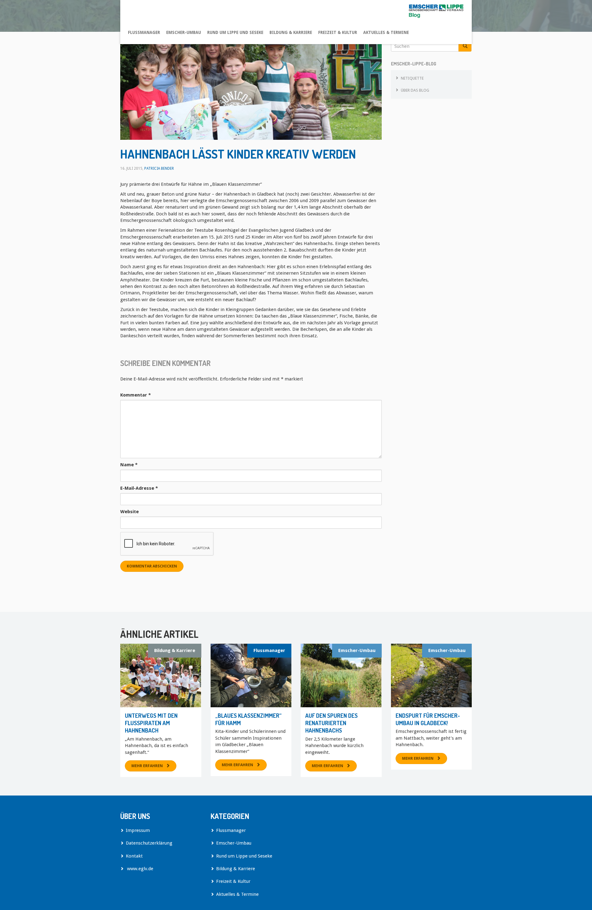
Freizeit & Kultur (337, 32)
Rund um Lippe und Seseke (235, 32)
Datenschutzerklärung (149, 843)
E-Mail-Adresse (139, 488)
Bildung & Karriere (290, 32)
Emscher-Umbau (183, 32)
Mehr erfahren (147, 765)
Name (129, 464)
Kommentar (135, 395)
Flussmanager (144, 32)
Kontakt (134, 856)
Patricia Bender (159, 168)
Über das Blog (415, 90)
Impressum (138, 830)
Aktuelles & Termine (386, 32)
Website (129, 511)
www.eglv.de (139, 868)
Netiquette (412, 78)
